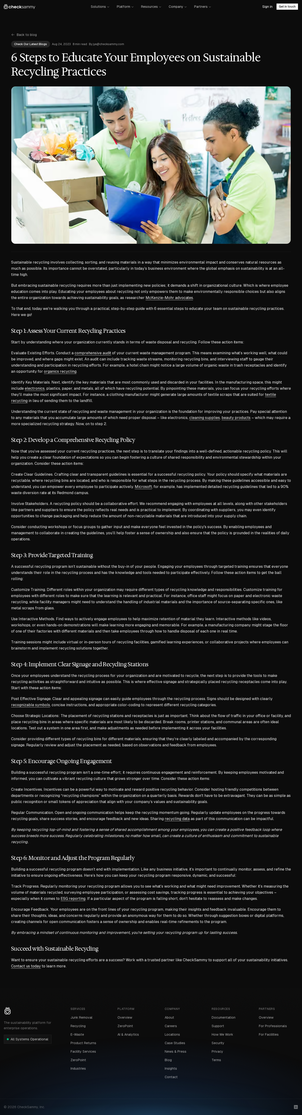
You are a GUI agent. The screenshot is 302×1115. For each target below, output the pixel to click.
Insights (171, 1068)
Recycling (78, 1026)
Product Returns (83, 1043)
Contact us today (26, 966)
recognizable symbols (30, 705)
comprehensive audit (93, 353)
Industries (78, 1068)
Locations (172, 1034)
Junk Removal (81, 1017)
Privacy (217, 1051)
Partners (201, 7)
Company (176, 7)
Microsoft (143, 486)
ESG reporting (73, 898)
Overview (124, 1017)
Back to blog (27, 35)
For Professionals (273, 1026)
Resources (149, 7)
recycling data (177, 818)
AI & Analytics (128, 1034)
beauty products (236, 417)
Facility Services (83, 1051)
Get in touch (287, 6)
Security (218, 1043)
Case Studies (175, 1043)
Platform (123, 7)
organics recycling (60, 371)
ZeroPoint (78, 1060)
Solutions (98, 7)
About (169, 1017)
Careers (171, 1026)
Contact (171, 1077)
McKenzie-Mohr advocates (169, 297)
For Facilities (269, 1034)
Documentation (223, 1017)
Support (218, 1026)
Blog (168, 1060)
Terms (216, 1060)
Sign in (267, 7)
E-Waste (77, 1034)
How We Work (222, 1034)
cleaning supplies (204, 417)
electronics (35, 388)
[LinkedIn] (296, 1107)
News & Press (175, 1051)
